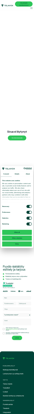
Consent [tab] (6, 174)
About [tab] (28, 174)
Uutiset (5, 392)
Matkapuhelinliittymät (10, 370)
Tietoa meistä (7, 384)
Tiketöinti (6, 408)
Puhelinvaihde (8, 404)
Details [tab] (17, 174)
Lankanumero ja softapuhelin (13, 374)
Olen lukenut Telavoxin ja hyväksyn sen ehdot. (16, 329)
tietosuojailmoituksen (12, 329)
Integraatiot (7, 412)
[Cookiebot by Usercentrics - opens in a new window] (24, 168)
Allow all (17, 232)
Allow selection (17, 238)
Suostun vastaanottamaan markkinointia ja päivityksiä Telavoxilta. (17, 333)
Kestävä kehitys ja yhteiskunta (13, 396)
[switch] (29, 212)
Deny (17, 244)
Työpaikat (6, 388)
